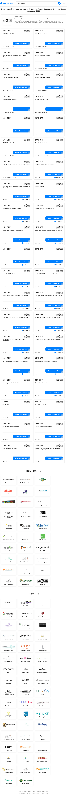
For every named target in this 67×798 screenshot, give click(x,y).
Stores (64, 3)
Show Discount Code (21, 43)
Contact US (22, 791)
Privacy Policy (31, 791)
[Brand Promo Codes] (6, 3)
